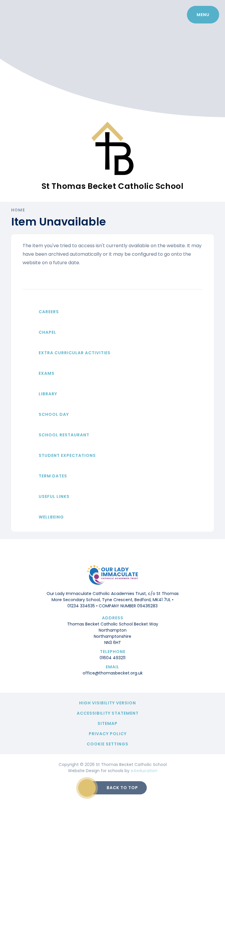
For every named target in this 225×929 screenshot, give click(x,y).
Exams (46, 373)
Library (48, 394)
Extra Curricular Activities (74, 353)
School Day (54, 414)
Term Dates (53, 476)
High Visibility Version (107, 703)
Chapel (47, 332)
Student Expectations (67, 455)
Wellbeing (51, 517)
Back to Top (122, 788)
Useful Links (54, 496)
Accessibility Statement (108, 713)
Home (18, 210)
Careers (49, 312)
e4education (144, 771)
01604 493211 (112, 658)
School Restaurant (64, 435)
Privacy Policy (108, 734)
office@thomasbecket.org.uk (113, 673)
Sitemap (107, 723)
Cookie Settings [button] (107, 744)
